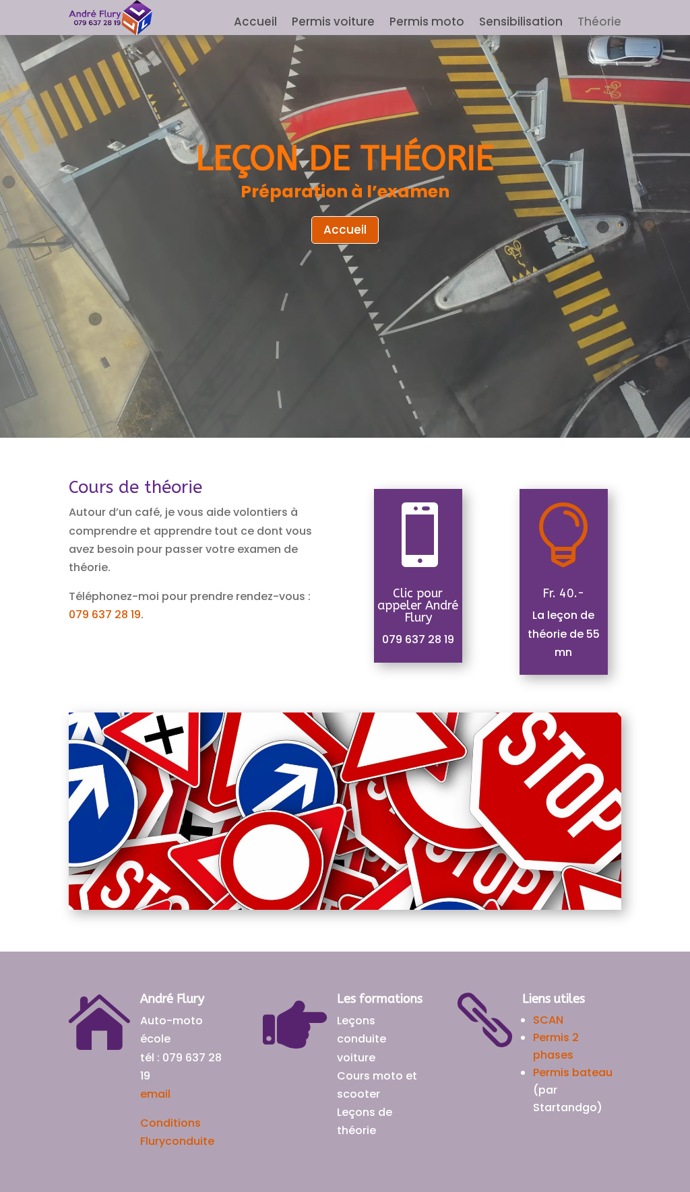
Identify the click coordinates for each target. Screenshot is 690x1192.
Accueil (255, 23)
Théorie (599, 23)
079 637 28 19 (105, 614)
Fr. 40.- (563, 593)
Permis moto (426, 23)
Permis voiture (333, 23)
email (155, 1094)
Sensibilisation (521, 23)
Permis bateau (573, 1072)
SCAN (548, 1020)
